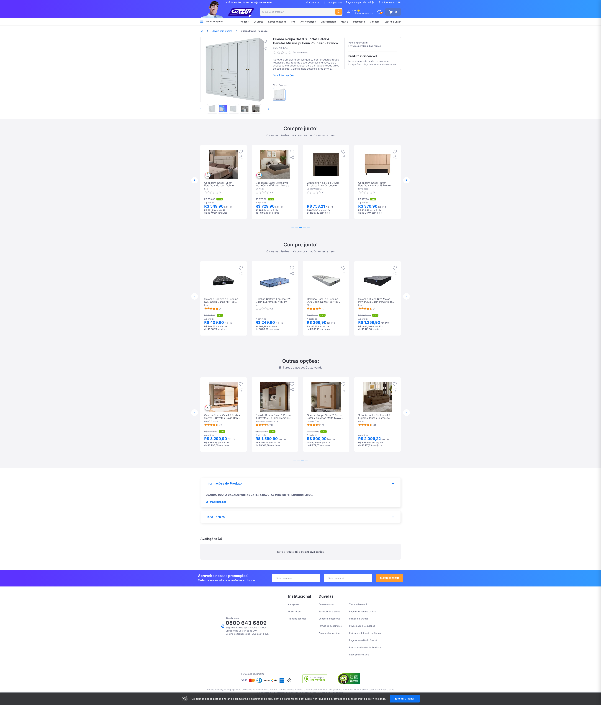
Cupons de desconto (329, 618)
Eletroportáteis (328, 21)
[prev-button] (204, 109)
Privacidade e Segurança (362, 625)
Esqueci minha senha (329, 611)
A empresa (293, 604)
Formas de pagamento (330, 625)
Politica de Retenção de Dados (365, 633)
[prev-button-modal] (194, 180)
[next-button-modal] (406, 180)
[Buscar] (338, 12)
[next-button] (265, 109)
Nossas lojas (294, 611)
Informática (359, 21)
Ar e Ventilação (308, 21)
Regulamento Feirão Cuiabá (363, 640)
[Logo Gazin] (241, 12)
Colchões (374, 21)
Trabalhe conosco (297, 618)
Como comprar (326, 604)
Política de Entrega (358, 618)
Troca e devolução (358, 604)
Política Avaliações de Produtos (365, 647)
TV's (293, 21)
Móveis (344, 21)
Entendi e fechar (404, 698)
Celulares (258, 21)
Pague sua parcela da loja (360, 2)
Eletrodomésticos (277, 21)
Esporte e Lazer (393, 21)
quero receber (389, 578)
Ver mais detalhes (215, 501)
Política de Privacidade (371, 698)
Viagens (244, 21)
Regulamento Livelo (359, 654)
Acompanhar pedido (329, 633)
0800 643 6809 (246, 623)
